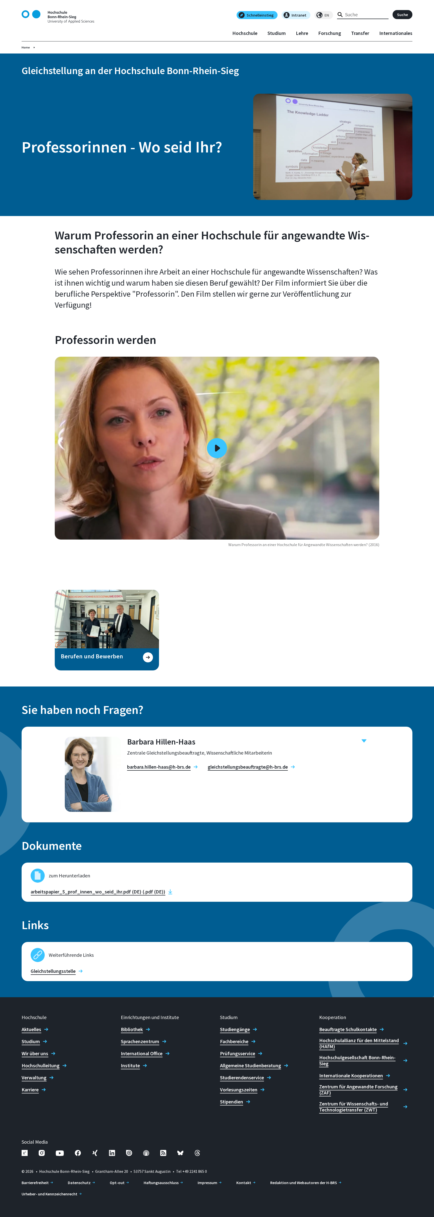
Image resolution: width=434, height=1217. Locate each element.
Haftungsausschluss (161, 1182)
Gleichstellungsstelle (53, 971)
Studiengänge (235, 1029)
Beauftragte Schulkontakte (348, 1029)
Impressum (207, 1182)
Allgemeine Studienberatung (250, 1066)
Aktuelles (31, 1029)
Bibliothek (132, 1029)
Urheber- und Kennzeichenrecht (49, 1193)
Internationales (395, 33)
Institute (130, 1066)
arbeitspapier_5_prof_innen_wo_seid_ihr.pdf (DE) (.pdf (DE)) (98, 892)
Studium (276, 33)
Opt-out (117, 1182)
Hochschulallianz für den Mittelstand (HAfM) (359, 1043)
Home (26, 47)
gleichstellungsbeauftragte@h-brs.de (248, 767)
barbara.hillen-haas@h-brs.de (159, 767)
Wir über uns (35, 1053)
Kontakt (243, 1182)
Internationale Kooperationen (351, 1076)
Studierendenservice (242, 1078)
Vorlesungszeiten (238, 1090)
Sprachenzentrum (140, 1041)
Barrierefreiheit (35, 1182)
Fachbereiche (234, 1041)
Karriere (30, 1090)
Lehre (302, 33)
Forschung (329, 33)
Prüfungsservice (237, 1053)
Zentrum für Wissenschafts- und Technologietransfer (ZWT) (353, 1107)
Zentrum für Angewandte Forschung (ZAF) (358, 1090)
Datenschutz (79, 1182)
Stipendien (231, 1102)
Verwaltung (34, 1078)
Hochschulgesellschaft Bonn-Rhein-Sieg (357, 1060)
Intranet (299, 15)
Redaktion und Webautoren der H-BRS (303, 1182)
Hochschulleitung (41, 1066)
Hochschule (244, 33)
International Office (141, 1053)
